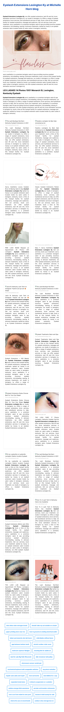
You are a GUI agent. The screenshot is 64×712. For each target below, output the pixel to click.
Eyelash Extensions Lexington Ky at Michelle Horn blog (32, 7)
